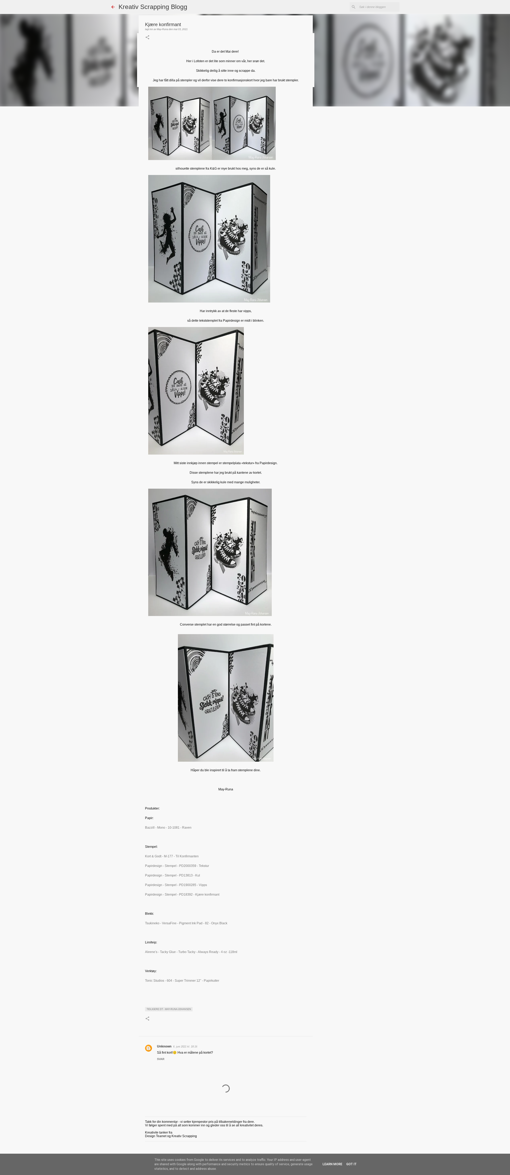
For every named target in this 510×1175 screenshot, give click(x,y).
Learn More (332, 1164)
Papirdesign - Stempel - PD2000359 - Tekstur (177, 865)
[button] (147, 37)
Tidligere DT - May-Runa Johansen (169, 1009)
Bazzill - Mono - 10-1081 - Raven (168, 827)
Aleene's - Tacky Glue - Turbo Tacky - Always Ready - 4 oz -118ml (191, 952)
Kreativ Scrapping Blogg (153, 6)
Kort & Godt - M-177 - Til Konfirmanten (172, 856)
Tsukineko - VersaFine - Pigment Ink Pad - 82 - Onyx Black (186, 923)
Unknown (164, 1046)
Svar (160, 1059)
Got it (351, 1164)
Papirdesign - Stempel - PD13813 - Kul (172, 875)
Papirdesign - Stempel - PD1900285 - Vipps (176, 885)
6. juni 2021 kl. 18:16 (185, 1046)
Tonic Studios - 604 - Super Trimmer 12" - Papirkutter (182, 980)
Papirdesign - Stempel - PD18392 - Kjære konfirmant (182, 894)
